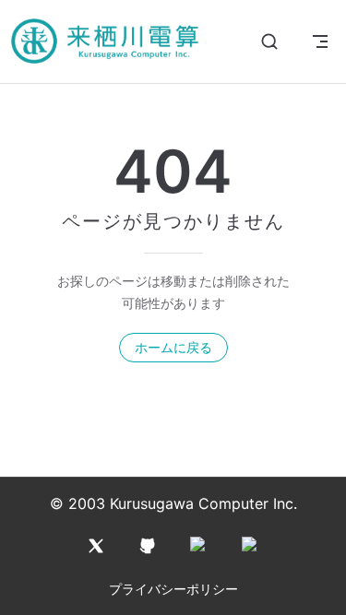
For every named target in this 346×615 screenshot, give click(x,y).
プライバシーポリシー (173, 589)
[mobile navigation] (320, 41)
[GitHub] (147, 546)
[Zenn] (251, 546)
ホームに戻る (173, 347)
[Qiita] (199, 546)
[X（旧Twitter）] (96, 546)
